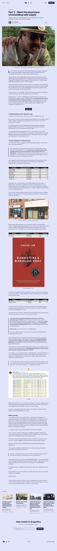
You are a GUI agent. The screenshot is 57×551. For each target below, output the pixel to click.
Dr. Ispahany (19, 120)
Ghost (53, 541)
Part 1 (16, 71)
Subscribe (51, 2)
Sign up (28, 541)
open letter (38, 71)
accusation (17, 354)
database (23, 142)
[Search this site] (42, 3)
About (7, 2)
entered (24, 432)
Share (46, 22)
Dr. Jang (26, 120)
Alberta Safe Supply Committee (22, 226)
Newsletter (10, 9)
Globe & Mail (12, 333)
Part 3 (25, 449)
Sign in (45, 2)
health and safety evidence (14, 81)
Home (3, 2)
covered (10, 419)
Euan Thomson (15, 22)
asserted (37, 99)
